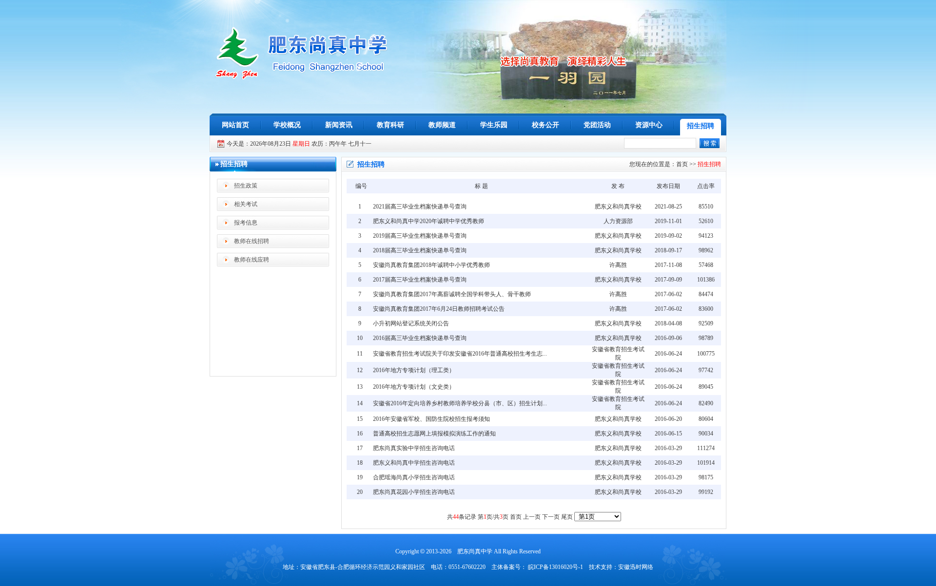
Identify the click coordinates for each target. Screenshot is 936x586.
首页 (682, 164)
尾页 (567, 516)
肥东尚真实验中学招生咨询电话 (414, 448)
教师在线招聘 (251, 241)
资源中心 (649, 125)
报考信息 (245, 222)
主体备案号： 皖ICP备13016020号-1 (537, 567)
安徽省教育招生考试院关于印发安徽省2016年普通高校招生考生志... (460, 353)
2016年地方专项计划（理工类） (414, 370)
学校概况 (287, 125)
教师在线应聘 (251, 259)
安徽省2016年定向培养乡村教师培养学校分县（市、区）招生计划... (460, 403)
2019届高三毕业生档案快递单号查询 (420, 235)
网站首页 (235, 125)
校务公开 (545, 125)
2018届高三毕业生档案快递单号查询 (420, 250)
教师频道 (442, 125)
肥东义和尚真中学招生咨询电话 (414, 462)
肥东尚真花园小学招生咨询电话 (414, 492)
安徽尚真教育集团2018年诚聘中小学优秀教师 (431, 265)
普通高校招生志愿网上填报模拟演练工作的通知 (434, 433)
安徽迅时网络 (635, 567)
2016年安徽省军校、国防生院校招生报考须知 (431, 419)
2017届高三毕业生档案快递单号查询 (420, 279)
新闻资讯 (338, 125)
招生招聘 (700, 126)
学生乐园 (493, 125)
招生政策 (245, 185)
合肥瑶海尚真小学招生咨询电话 (414, 477)
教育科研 (390, 125)
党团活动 (597, 125)
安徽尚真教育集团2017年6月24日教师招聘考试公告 (439, 308)
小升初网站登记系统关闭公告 (411, 323)
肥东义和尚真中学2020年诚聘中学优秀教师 (428, 221)
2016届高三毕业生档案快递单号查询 (420, 338)
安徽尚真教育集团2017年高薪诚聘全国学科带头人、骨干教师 (452, 294)
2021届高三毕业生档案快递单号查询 (420, 206)
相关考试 (245, 204)
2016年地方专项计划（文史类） (414, 386)
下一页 (551, 516)
